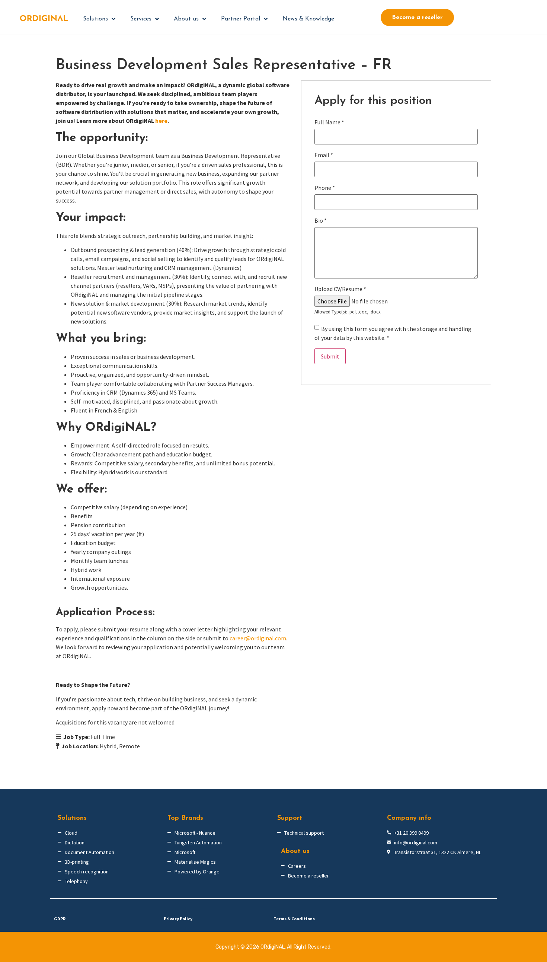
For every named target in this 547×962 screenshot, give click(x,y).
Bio (320, 220)
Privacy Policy (178, 918)
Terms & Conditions (294, 918)
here (161, 120)
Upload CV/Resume (340, 289)
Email (323, 155)
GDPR (59, 918)
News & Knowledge (308, 19)
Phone (324, 188)
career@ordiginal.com (258, 638)
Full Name (329, 122)
